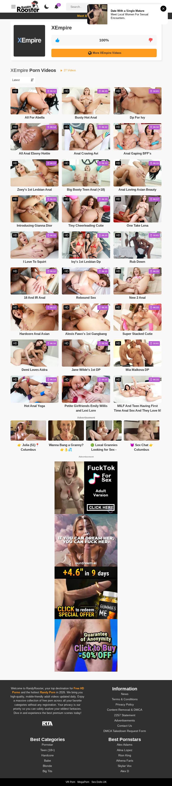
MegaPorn (83, 782)
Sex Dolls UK (99, 782)
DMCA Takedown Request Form (124, 731)
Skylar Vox (125, 766)
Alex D (124, 771)
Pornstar (47, 744)
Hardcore (47, 755)
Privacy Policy (125, 704)
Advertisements (124, 720)
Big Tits (47, 771)
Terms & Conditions (125, 699)
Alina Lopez (124, 750)
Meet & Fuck (86, 15)
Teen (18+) (47, 750)
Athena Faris (124, 760)
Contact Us (124, 725)
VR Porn (70, 782)
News (124, 694)
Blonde (47, 766)
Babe (47, 760)
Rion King (124, 755)
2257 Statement (124, 715)
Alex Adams (124, 744)
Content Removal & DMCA (124, 709)
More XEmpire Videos (107, 52)
